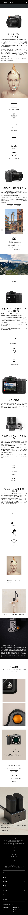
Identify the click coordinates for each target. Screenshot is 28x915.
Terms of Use (6, 907)
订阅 (14, 860)
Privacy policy (16, 907)
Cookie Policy (6, 909)
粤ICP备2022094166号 (17, 910)
